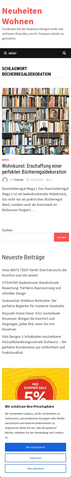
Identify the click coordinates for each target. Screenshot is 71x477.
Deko (5, 160)
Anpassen (35, 458)
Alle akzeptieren (35, 447)
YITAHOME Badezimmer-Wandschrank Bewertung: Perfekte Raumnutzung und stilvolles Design (31, 287)
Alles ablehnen (35, 468)
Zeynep (18, 180)
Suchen (7, 230)
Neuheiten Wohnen (22, 15)
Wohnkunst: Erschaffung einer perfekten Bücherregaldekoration (34, 169)
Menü (12, 53)
